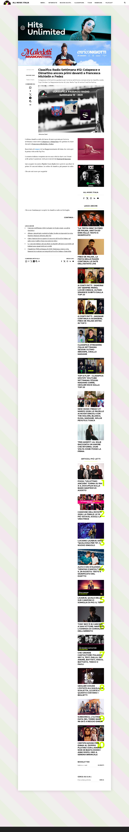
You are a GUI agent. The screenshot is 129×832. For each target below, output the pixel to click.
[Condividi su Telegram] (30, 98)
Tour (90, 3)
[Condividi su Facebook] (30, 91)
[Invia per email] (30, 105)
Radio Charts (30, 80)
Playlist (109, 3)
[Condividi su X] (30, 94)
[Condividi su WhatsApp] (30, 87)
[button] (30, 101)
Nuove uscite (65, 3)
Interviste (53, 3)
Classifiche (79, 3)
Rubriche (98, 3)
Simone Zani (30, 75)
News (43, 3)
